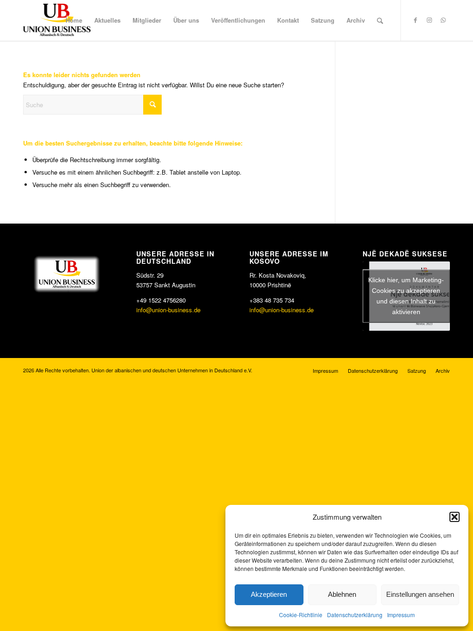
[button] (454, 517)
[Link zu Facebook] (415, 20)
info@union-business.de (168, 309)
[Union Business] (57, 20)
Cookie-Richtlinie (300, 615)
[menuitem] (74, 20)
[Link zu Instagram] (429, 20)
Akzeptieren (269, 594)
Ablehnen (342, 594)
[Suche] (380, 20)
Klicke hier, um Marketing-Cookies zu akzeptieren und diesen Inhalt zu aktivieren (406, 296)
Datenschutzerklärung (354, 615)
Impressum (401, 615)
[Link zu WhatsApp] (443, 20)
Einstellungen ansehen (420, 594)
